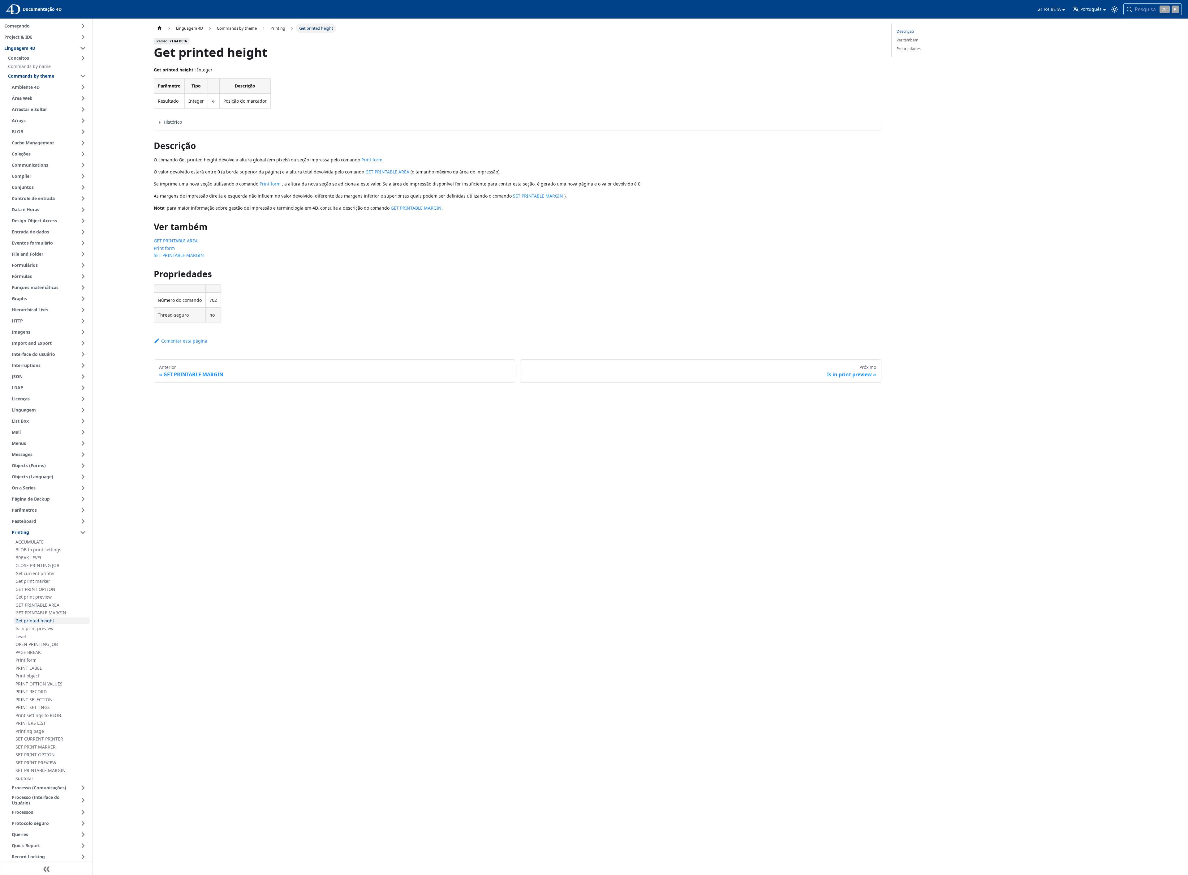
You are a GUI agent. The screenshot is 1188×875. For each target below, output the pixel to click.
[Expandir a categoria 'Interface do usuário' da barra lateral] (83, 354)
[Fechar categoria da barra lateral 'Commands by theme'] (83, 76)
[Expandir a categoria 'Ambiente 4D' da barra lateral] (83, 87)
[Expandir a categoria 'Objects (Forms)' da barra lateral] (83, 466)
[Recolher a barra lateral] (46, 869)
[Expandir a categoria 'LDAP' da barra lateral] (83, 388)
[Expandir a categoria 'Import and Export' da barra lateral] (83, 343)
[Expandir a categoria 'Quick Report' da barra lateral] (83, 846)
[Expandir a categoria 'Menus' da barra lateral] (83, 443)
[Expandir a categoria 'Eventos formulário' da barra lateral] (83, 243)
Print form (371, 160)
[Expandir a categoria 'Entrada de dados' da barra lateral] (83, 232)
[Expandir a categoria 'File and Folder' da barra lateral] (83, 254)
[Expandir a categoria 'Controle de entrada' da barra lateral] (83, 198)
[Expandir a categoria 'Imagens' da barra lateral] (83, 332)
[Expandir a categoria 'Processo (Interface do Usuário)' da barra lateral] (83, 800)
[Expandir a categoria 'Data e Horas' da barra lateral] (83, 210)
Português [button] (1091, 9)
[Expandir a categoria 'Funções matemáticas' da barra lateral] (83, 287)
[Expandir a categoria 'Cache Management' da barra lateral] (83, 143)
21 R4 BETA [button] (1049, 9)
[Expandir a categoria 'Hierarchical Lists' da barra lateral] (83, 310)
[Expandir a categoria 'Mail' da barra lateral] (83, 432)
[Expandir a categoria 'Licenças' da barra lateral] (83, 399)
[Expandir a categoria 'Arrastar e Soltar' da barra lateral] (83, 109)
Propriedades (909, 48)
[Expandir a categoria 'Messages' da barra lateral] (83, 454)
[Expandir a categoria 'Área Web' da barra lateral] (83, 98)
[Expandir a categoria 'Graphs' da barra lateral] (83, 299)
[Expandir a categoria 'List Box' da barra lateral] (83, 421)
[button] (48, 58)
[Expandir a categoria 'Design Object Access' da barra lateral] (83, 221)
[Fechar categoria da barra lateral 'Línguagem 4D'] (83, 48)
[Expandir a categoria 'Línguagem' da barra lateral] (83, 410)
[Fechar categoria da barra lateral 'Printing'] (83, 532)
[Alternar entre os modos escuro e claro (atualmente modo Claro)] (1115, 9)
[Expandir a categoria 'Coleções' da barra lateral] (83, 154)
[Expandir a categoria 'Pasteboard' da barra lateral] (83, 521)
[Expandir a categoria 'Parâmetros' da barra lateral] (83, 510)
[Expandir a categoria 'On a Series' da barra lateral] (83, 488)
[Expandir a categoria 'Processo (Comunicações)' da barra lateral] (83, 788)
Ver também (907, 40)
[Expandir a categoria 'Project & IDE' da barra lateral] (83, 37)
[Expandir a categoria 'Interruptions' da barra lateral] (83, 365)
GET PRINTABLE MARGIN (416, 208)
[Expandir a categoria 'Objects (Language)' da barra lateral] (83, 477)
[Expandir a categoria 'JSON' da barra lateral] (83, 377)
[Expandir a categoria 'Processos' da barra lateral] (83, 812)
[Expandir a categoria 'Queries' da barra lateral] (83, 834)
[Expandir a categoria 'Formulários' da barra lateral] (83, 265)
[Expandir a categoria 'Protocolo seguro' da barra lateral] (83, 823)
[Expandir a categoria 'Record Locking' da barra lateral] (83, 857)
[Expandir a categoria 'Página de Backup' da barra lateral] (83, 499)
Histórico (173, 122)
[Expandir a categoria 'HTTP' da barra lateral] (83, 321)
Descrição (905, 31)
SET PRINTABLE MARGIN (538, 196)
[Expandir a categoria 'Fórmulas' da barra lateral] (83, 276)
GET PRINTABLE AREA (387, 172)
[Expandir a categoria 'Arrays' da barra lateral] (83, 121)
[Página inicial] (160, 28)
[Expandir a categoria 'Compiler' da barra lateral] (83, 176)
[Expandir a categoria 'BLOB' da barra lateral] (83, 132)
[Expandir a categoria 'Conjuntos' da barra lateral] (83, 187)
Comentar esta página (184, 341)
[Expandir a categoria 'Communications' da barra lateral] (83, 165)
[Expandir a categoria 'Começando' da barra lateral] (83, 26)
